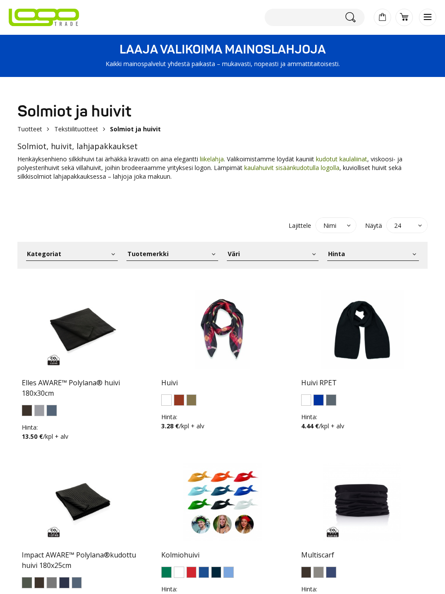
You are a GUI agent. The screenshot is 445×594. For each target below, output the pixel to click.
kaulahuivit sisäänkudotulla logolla (291, 168)
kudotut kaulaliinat (341, 159)
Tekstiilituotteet (76, 129)
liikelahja (212, 159)
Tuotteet (29, 129)
